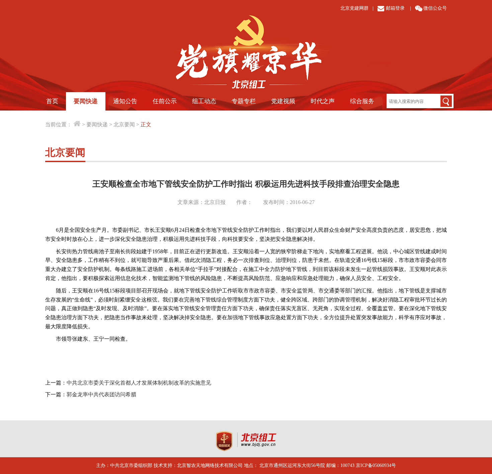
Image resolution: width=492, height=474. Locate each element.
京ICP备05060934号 (376, 465)
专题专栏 (244, 101)
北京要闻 (124, 124)
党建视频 (283, 101)
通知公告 (125, 101)
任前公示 (165, 101)
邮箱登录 (395, 8)
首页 (52, 101)
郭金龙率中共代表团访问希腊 (101, 394)
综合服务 (362, 101)
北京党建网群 (354, 8)
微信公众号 (435, 8)
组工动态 (204, 101)
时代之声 (323, 101)
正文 (146, 124)
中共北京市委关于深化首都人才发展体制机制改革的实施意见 (139, 383)
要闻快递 (86, 101)
